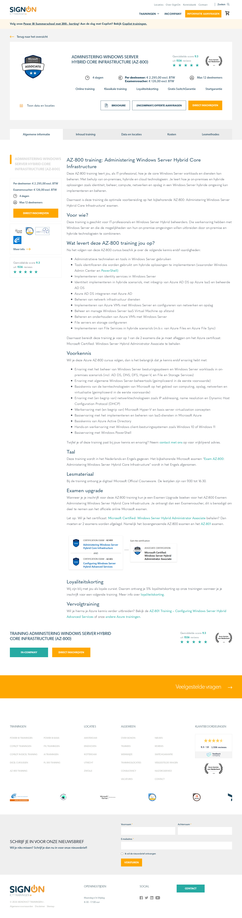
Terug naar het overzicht (32, 36)
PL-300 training (52, 762)
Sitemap (50, 906)
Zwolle (88, 770)
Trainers (126, 746)
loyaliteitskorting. (153, 594)
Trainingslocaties (131, 762)
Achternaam (184, 824)
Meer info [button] (19, 249)
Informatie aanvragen (203, 13)
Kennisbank (189, 4)
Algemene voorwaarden (21, 906)
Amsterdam (90, 738)
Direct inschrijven (36, 213)
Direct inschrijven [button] (205, 105)
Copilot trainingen (20, 746)
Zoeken (221, 4)
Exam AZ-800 (214, 458)
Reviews (159, 746)
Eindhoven (90, 746)
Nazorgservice (163, 770)
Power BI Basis (51, 738)
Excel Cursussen (19, 762)
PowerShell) (109, 270)
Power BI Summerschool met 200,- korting (51, 23)
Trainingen (147, 14)
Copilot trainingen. (134, 23)
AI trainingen (51, 754)
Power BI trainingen (21, 738)
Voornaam (127, 824)
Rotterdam (90, 754)
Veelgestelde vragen (199, 686)
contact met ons (171, 442)
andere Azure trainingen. (123, 616)
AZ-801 (206, 523)
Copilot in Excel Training (23, 754)
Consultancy (128, 770)
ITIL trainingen (52, 746)
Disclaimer (40, 906)
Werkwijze (126, 754)
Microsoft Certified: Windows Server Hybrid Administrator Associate (157, 517)
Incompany (172, 14)
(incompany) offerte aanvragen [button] (159, 105)
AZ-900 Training (18, 770)
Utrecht (88, 762)
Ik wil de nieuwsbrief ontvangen (140, 853)
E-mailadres (127, 839)
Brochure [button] (118, 105)
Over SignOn (173, 4)
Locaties (158, 4)
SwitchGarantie (164, 754)
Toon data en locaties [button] (40, 105)
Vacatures (127, 779)
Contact (203, 4)
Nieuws (159, 738)
